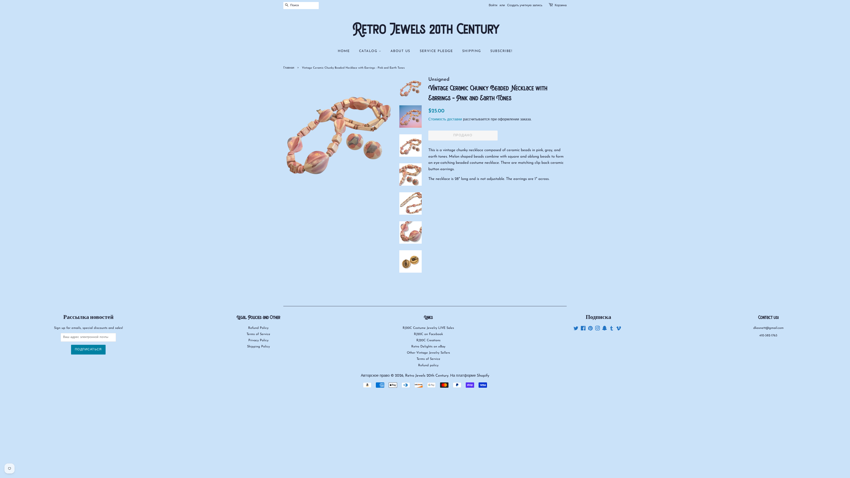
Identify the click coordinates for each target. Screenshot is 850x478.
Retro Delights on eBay (428, 346)
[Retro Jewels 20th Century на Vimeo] (618, 329)
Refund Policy (258, 328)
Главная (288, 67)
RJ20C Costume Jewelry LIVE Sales (428, 328)
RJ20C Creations (428, 340)
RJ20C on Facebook (428, 334)
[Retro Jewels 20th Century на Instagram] (597, 329)
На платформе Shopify (469, 376)
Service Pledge (436, 51)
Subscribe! (501, 51)
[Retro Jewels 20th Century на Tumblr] (611, 329)
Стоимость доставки (445, 119)
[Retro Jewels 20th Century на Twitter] (576, 329)
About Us (400, 51)
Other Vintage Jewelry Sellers (428, 353)
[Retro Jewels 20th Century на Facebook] (583, 329)
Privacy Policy (258, 340)
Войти (493, 5)
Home (344, 51)
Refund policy (428, 365)
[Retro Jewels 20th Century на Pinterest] (590, 329)
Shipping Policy (258, 346)
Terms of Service (258, 334)
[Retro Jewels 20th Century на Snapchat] (604, 329)
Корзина (561, 5)
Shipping (471, 51)
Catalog (369, 51)
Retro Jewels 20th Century (426, 376)
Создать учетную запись (524, 5)
